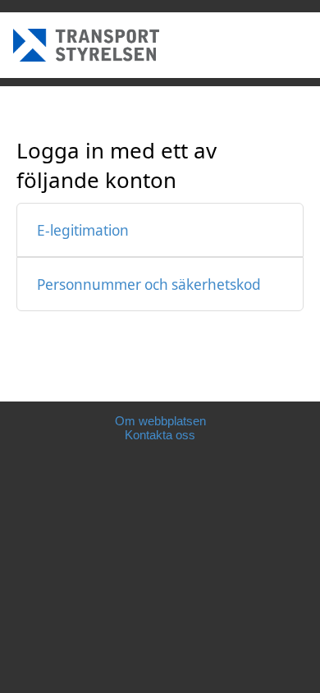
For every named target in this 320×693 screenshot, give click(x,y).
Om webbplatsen (160, 421)
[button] (160, 230)
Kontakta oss (160, 435)
